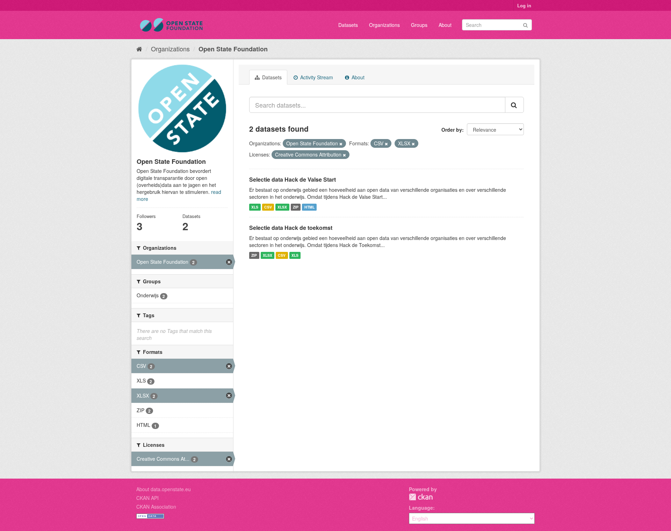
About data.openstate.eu (163, 489)
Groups (419, 24)
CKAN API (147, 497)
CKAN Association (156, 506)
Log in (524, 5)
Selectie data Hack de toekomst (290, 228)
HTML (309, 207)
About (445, 24)
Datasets (348, 24)
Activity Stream (316, 77)
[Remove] (340, 143)
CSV (268, 207)
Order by (451, 129)
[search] (514, 105)
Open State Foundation (233, 48)
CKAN (421, 497)
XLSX (282, 207)
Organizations (384, 24)
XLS (254, 207)
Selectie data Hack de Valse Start (292, 179)
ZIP (295, 207)
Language (421, 507)
